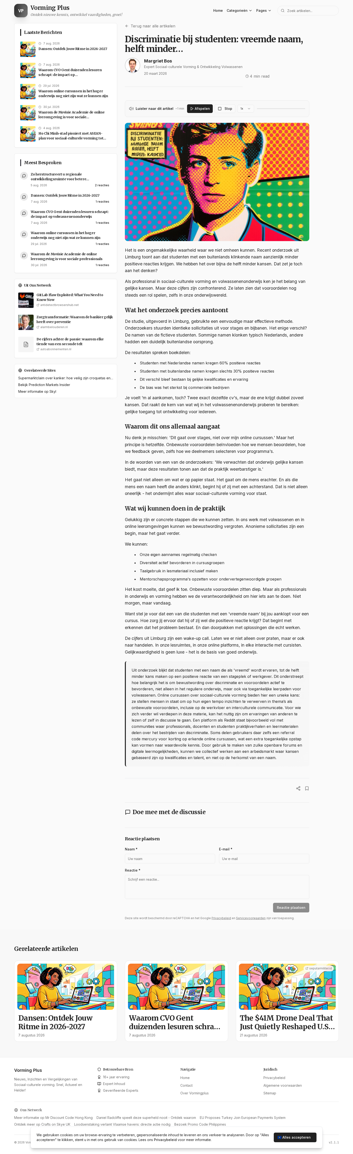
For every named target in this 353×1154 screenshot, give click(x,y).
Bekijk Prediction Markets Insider (44, 385)
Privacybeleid (221, 918)
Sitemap (269, 1093)
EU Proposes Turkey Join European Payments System (243, 1118)
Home (218, 10)
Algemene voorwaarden (282, 1085)
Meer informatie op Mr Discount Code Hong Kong (53, 1118)
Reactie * (132, 870)
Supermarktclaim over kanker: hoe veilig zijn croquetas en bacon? (65, 378)
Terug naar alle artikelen (153, 26)
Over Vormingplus (194, 1093)
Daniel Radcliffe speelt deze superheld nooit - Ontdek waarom (146, 1118)
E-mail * (225, 849)
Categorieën (237, 10)
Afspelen (202, 108)
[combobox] (245, 108)
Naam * (131, 849)
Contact (186, 1085)
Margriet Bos (158, 60)
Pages (261, 10)
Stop (228, 108)
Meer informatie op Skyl (37, 391)
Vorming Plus (28, 1070)
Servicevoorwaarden (251, 918)
